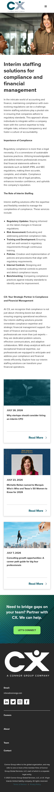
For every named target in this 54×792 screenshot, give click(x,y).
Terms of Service (20, 784)
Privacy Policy (35, 784)
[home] (15, 6)
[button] (45, 6)
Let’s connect (27, 630)
